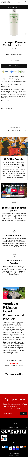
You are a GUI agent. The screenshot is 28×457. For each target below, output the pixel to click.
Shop (14, 420)
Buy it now (14, 65)
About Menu (14, 423)
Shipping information (14, 124)
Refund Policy (14, 130)
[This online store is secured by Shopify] (22, 71)
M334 (7, 101)
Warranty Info (14, 127)
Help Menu (13, 427)
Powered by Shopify (14, 455)
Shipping (8, 54)
